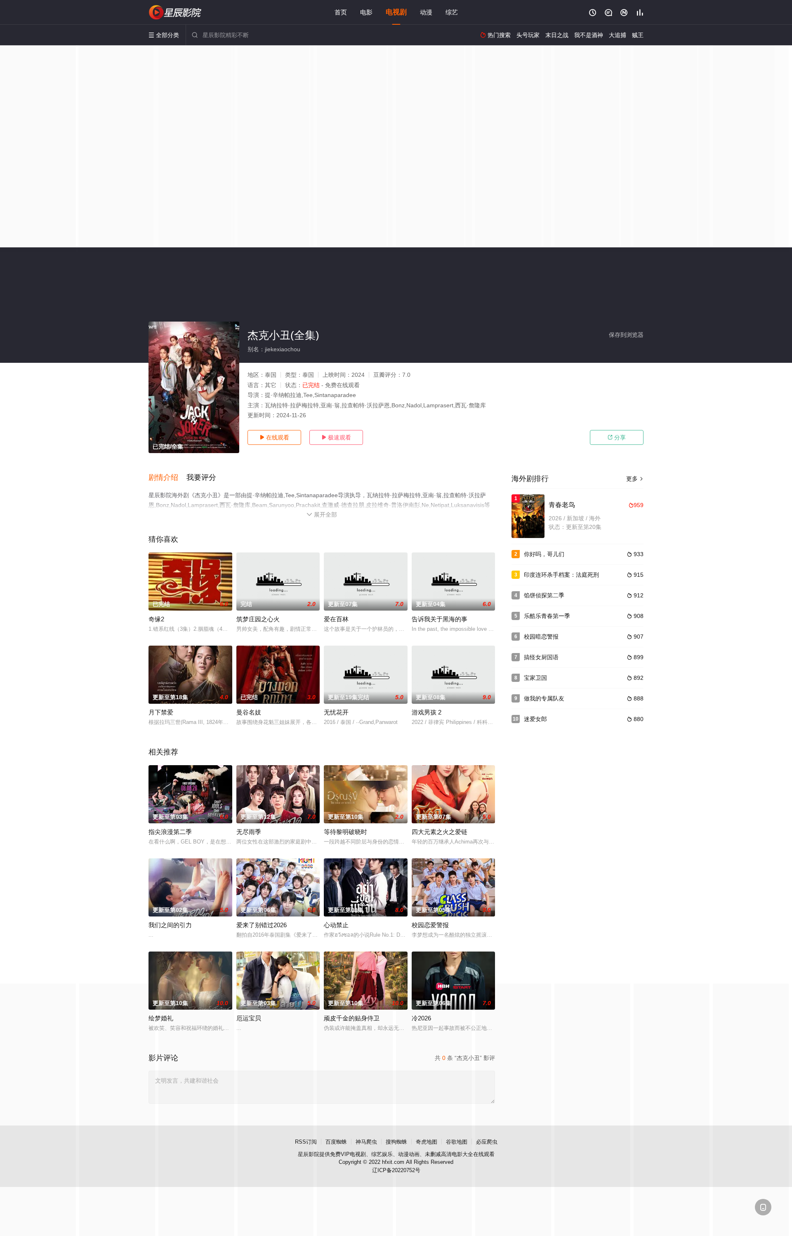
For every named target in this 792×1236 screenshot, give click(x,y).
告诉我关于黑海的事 (439, 619)
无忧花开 (336, 712)
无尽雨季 (248, 831)
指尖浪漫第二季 (170, 831)
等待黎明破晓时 (345, 831)
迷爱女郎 (535, 719)
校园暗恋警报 (541, 636)
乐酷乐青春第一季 (547, 616)
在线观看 (274, 437)
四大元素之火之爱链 (439, 831)
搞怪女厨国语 (541, 657)
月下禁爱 (160, 712)
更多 (635, 478)
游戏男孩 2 (426, 712)
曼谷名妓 (248, 712)
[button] (167, 478)
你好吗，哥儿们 (544, 554)
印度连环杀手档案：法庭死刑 (561, 574)
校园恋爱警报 (430, 924)
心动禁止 (336, 924)
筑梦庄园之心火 (258, 619)
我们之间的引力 (170, 924)
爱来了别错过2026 (261, 924)
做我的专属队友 (544, 698)
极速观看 (336, 437)
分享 (617, 437)
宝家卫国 (535, 677)
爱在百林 (336, 619)
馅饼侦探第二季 (544, 595)
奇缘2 (156, 619)
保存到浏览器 (626, 334)
